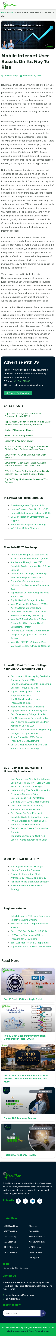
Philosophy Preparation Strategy (27, 874)
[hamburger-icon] (51, 4)
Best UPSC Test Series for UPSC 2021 (30, 931)
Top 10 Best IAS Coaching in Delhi (23, 999)
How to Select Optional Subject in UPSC (31, 513)
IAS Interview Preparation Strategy (28, 524)
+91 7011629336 (22, 381)
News (10, 12)
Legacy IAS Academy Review (19, 441)
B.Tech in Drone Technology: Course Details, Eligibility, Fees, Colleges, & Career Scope (27, 448)
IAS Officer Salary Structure (25, 528)
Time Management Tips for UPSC (28, 505)
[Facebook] (18, 1201)
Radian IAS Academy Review (19, 435)
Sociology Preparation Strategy (27, 866)
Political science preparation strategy (30, 881)
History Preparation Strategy (26, 870)
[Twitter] (25, 1201)
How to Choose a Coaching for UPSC (29, 509)
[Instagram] (39, 1201)
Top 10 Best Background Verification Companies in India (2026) (23, 415)
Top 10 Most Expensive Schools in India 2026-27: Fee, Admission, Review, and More (28, 423)
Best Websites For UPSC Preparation (30, 943)
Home (3, 12)
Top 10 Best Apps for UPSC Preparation (31, 946)
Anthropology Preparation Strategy (28, 878)
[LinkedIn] (32, 1201)
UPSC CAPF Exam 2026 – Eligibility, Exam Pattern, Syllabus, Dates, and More (25, 464)
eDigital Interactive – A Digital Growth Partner (28, 1331)
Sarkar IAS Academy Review (19, 430)
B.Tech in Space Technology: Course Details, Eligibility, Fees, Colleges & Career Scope (27, 472)
